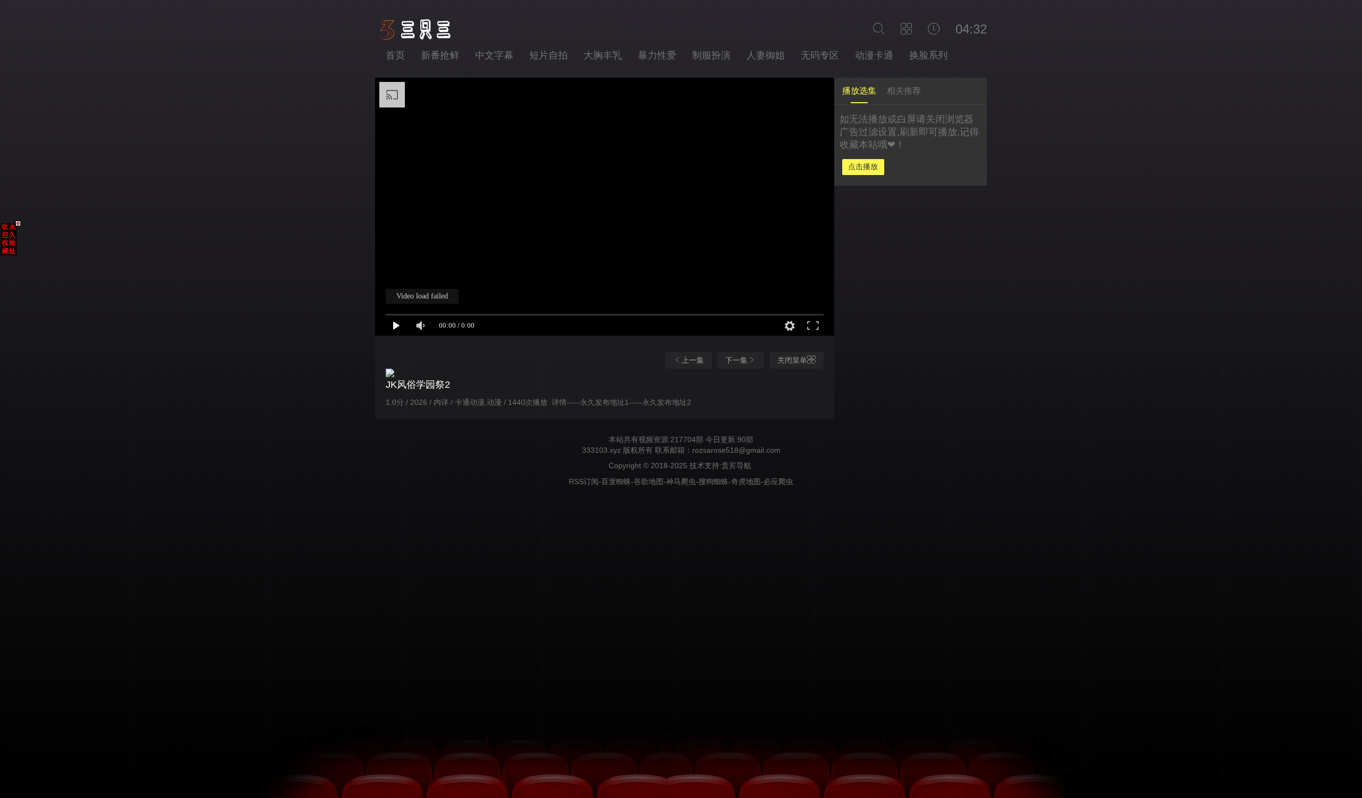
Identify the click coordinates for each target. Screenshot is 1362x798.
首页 (395, 55)
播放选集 (859, 90)
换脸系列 (928, 55)
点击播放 (863, 166)
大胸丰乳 (603, 55)
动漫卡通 (874, 55)
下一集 (736, 360)
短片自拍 (548, 55)
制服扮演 (711, 55)
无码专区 (820, 55)
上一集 (693, 360)
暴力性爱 (657, 55)
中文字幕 (494, 55)
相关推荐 (904, 90)
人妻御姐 (765, 55)
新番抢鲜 (440, 55)
